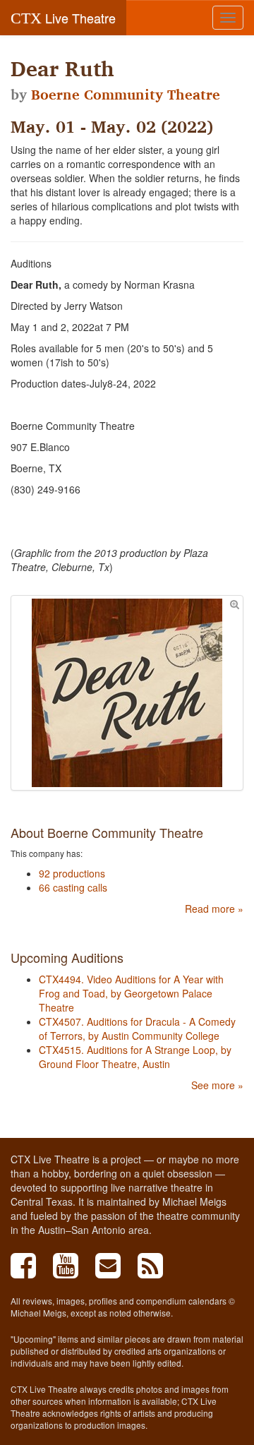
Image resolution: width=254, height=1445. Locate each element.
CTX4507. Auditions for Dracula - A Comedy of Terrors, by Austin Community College (137, 1028)
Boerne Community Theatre (125, 94)
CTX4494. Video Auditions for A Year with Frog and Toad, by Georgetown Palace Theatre (131, 993)
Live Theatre (63, 17)
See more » (217, 1085)
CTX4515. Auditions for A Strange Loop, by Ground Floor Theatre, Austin (135, 1057)
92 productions (72, 873)
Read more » (214, 908)
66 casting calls (73, 887)
